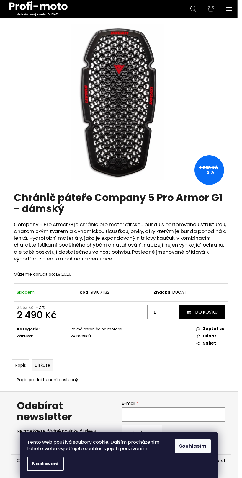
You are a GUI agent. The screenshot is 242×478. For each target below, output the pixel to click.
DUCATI (179, 292)
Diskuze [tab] (42, 365)
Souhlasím (192, 446)
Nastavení (45, 463)
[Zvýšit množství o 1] (169, 312)
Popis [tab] (20, 365)
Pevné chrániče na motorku (97, 329)
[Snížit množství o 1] (140, 312)
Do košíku (206, 312)
